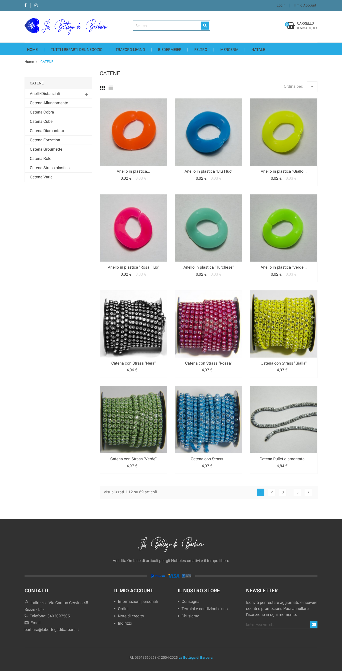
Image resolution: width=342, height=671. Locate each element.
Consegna (191, 602)
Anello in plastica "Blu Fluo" (209, 171)
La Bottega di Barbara (196, 658)
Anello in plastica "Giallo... (284, 171)
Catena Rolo (40, 158)
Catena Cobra (42, 112)
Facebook (25, 5)
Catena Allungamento (49, 102)
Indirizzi (125, 623)
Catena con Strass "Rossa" (208, 363)
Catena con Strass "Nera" (133, 363)
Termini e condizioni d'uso (205, 609)
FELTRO (200, 49)
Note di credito (131, 616)
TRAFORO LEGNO (130, 49)
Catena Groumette (46, 149)
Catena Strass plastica (50, 167)
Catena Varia (41, 177)
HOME (32, 49)
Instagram (36, 5)
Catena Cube (41, 121)
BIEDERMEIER (169, 49)
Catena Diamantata (47, 130)
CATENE (37, 83)
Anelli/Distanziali (45, 93)
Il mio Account (133, 591)
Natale (258, 49)
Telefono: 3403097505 (49, 616)
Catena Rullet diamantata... (284, 459)
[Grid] (102, 88)
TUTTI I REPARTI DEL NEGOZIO (77, 49)
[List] (110, 88)
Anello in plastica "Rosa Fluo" (133, 267)
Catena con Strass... (208, 459)
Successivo (308, 492)
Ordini (123, 609)
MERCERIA (229, 49)
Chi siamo (190, 616)
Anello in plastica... (133, 171)
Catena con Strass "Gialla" (283, 363)
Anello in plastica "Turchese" (209, 267)
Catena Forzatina (45, 140)
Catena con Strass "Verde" (133, 459)
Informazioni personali (138, 602)
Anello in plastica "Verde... (284, 267)
